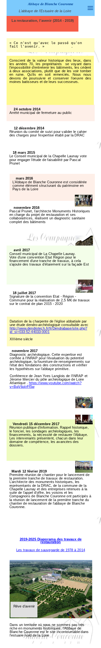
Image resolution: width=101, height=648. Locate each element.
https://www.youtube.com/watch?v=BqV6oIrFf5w (45, 385)
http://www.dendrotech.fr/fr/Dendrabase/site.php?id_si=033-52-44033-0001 (48, 330)
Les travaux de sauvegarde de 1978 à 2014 (50, 550)
